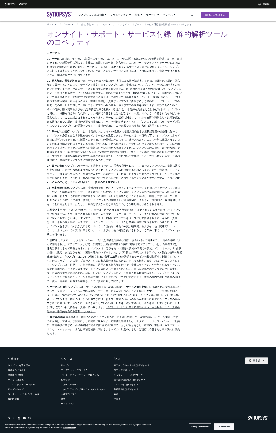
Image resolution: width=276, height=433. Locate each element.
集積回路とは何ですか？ (126, 389)
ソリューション (119, 14)
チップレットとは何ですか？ (128, 375)
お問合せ (65, 379)
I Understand (224, 426)
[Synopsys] (10, 4)
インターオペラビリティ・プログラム (80, 375)
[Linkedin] (14, 418)
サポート (151, 14)
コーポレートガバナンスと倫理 (23, 394)
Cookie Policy (69, 427)
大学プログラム (69, 394)
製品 (137, 14)
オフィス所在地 (15, 379)
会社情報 (86, 24)
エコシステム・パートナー (21, 384)
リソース (168, 14)
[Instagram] (29, 418)
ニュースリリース (70, 384)
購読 (63, 399)
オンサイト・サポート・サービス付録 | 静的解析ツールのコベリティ (155, 24)
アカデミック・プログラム (74, 370)
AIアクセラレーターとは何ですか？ (132, 365)
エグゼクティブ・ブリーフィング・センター (83, 389)
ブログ (117, 399)
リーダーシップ (15, 389)
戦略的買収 (13, 399)
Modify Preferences (200, 426)
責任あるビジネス (17, 370)
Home (50, 24)
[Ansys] (23, 4)
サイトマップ (67, 403)
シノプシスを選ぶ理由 (91, 14)
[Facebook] (19, 418)
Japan (67, 24)
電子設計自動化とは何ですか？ (129, 379)
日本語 (266, 4)
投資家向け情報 (15, 375)
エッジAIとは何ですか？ (126, 384)
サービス (65, 365)
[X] (9, 418)
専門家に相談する (215, 14)
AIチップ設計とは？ (124, 370)
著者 (116, 394)
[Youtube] (24, 418)
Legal (104, 24)
